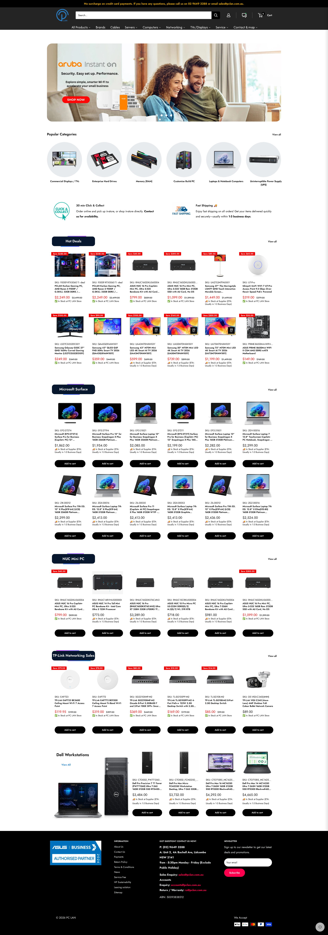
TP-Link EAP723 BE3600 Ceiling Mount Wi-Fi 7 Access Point (69, 703)
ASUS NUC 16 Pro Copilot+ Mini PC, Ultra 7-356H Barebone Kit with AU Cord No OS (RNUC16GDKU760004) (219, 606)
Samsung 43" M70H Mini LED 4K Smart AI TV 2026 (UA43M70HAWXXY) (143, 350)
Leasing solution (122, 887)
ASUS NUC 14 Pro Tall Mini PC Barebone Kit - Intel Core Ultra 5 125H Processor (106, 606)
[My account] (228, 15)
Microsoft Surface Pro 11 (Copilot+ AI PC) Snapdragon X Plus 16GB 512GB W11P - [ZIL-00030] (144, 509)
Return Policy (120, 862)
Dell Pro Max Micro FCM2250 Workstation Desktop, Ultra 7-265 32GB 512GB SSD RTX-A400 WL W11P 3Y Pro (182, 786)
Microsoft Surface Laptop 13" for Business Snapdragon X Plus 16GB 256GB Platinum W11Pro (144, 437)
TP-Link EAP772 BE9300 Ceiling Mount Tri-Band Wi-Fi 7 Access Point (106, 703)
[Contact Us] (244, 15)
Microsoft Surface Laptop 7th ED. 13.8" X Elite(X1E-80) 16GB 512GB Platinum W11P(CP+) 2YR (257, 509)
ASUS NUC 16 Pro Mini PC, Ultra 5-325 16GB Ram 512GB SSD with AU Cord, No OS (182, 289)
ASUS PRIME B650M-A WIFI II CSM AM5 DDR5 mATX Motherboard (257, 350)
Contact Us (119, 852)
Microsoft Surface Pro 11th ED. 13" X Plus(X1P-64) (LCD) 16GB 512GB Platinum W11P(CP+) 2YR (220, 509)
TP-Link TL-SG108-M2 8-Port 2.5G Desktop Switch (219, 702)
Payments (119, 856)
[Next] (281, 161)
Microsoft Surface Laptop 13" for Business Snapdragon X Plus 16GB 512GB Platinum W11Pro (219, 437)
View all (277, 134)
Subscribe (234, 872)
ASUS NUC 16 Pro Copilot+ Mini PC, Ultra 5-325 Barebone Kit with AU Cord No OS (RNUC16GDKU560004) (144, 289)
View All (66, 764)
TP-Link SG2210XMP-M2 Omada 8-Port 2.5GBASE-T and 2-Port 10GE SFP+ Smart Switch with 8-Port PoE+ (144, 703)
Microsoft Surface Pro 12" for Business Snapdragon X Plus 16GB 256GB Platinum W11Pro (106, 437)
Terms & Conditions (124, 867)
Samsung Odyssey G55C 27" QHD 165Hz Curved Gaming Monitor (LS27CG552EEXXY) (69, 350)
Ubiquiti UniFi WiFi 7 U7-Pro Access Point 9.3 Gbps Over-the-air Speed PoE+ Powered (257, 289)
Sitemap (118, 892)
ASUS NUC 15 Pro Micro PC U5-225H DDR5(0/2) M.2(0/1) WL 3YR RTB (181, 606)
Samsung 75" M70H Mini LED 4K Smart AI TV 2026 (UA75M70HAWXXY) (220, 350)
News (117, 872)
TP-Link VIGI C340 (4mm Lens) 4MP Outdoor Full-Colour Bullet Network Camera (258, 703)
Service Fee (120, 877)
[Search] (215, 15)
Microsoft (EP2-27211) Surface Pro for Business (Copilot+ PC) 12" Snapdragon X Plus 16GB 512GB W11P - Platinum (182, 437)
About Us (118, 846)
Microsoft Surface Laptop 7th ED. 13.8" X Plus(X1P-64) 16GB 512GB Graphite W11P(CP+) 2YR (181, 509)
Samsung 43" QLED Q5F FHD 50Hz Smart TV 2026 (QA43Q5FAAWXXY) (105, 350)
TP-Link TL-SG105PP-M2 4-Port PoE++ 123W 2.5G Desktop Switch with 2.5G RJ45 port (180, 703)
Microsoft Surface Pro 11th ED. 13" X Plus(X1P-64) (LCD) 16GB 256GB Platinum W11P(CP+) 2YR (70, 509)
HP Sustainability (122, 882)
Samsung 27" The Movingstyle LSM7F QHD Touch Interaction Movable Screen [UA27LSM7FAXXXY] (220, 289)
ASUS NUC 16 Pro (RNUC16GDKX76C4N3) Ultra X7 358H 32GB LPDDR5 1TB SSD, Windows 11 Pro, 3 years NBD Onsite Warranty (145, 606)
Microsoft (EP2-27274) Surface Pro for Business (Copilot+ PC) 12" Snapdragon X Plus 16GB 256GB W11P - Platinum (67, 437)
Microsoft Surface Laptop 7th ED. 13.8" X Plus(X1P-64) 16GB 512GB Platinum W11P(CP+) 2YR (106, 509)
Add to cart (70, 463)
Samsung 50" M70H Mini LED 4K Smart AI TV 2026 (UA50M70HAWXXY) (182, 350)
